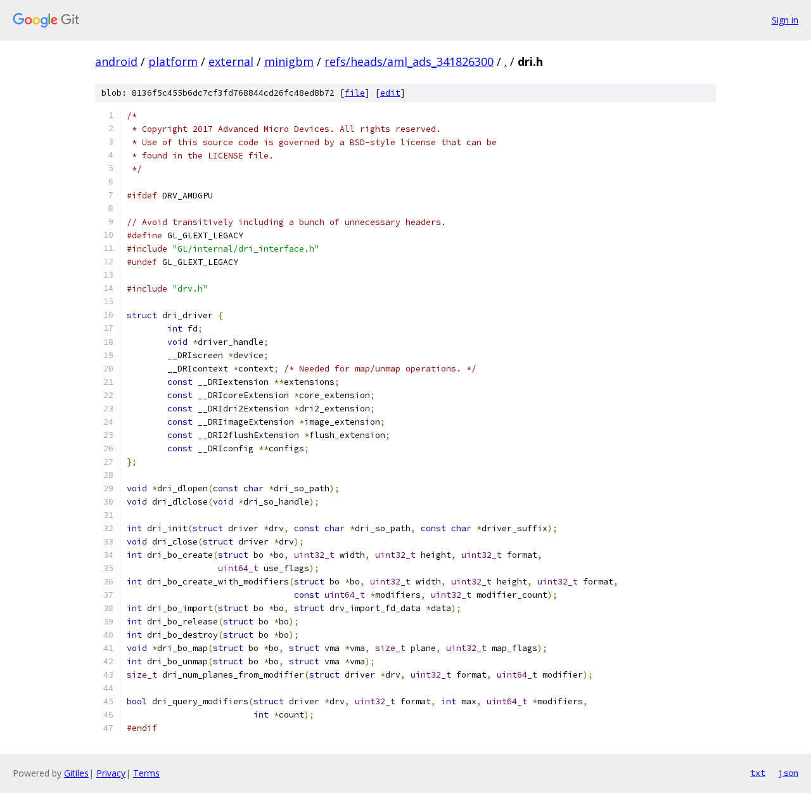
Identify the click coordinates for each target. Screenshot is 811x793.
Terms (146, 773)
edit (390, 92)
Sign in (785, 20)
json (788, 772)
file (355, 92)
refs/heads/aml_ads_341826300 (409, 61)
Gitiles (76, 773)
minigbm (289, 61)
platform (173, 61)
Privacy (110, 773)
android (116, 61)
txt (757, 772)
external (230, 61)
